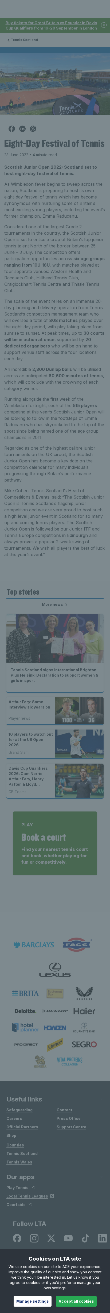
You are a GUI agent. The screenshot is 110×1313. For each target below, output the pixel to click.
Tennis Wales (19, 1162)
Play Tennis (17, 1187)
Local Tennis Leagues (27, 1196)
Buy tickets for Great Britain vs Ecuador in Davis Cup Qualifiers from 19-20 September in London (51, 25)
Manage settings (32, 1301)
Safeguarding (19, 1110)
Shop (11, 1135)
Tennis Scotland (24, 40)
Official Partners (22, 1127)
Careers (14, 1118)
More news (53, 604)
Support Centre (71, 1127)
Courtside (16, 1204)
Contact (64, 1110)
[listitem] (25, 993)
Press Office (69, 1118)
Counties (15, 1145)
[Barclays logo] (34, 945)
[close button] (104, 25)
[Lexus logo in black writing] (55, 970)
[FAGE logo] (76, 945)
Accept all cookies (76, 1301)
